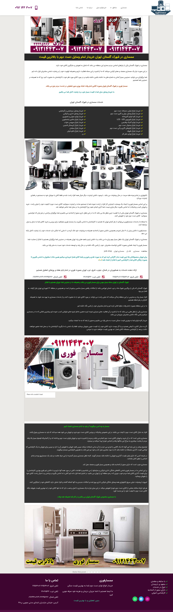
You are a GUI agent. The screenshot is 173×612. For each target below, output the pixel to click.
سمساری (124, 7)
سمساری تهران (119, 251)
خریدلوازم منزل (101, 7)
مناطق (114, 7)
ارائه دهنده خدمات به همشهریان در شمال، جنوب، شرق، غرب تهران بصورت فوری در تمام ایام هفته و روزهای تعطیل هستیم (86, 270)
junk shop (108, 251)
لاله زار (129, 251)
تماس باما (79, 7)
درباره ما (89, 7)
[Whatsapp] (134, 598)
